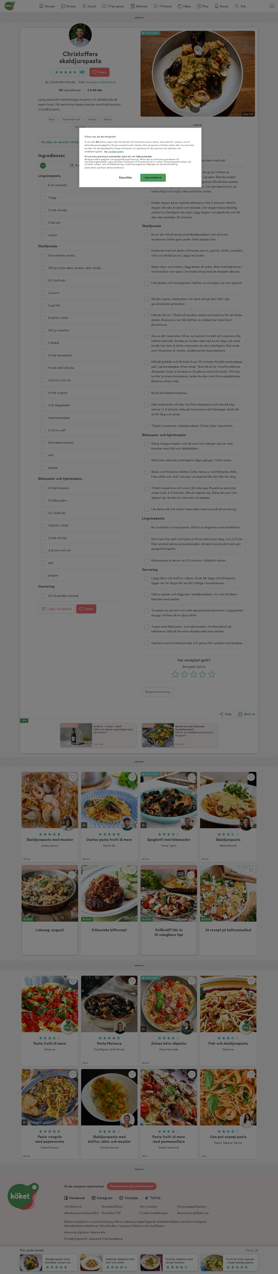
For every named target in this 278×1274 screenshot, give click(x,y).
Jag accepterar (153, 177)
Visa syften (125, 177)
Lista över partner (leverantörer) (104, 168)
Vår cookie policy (114, 151)
